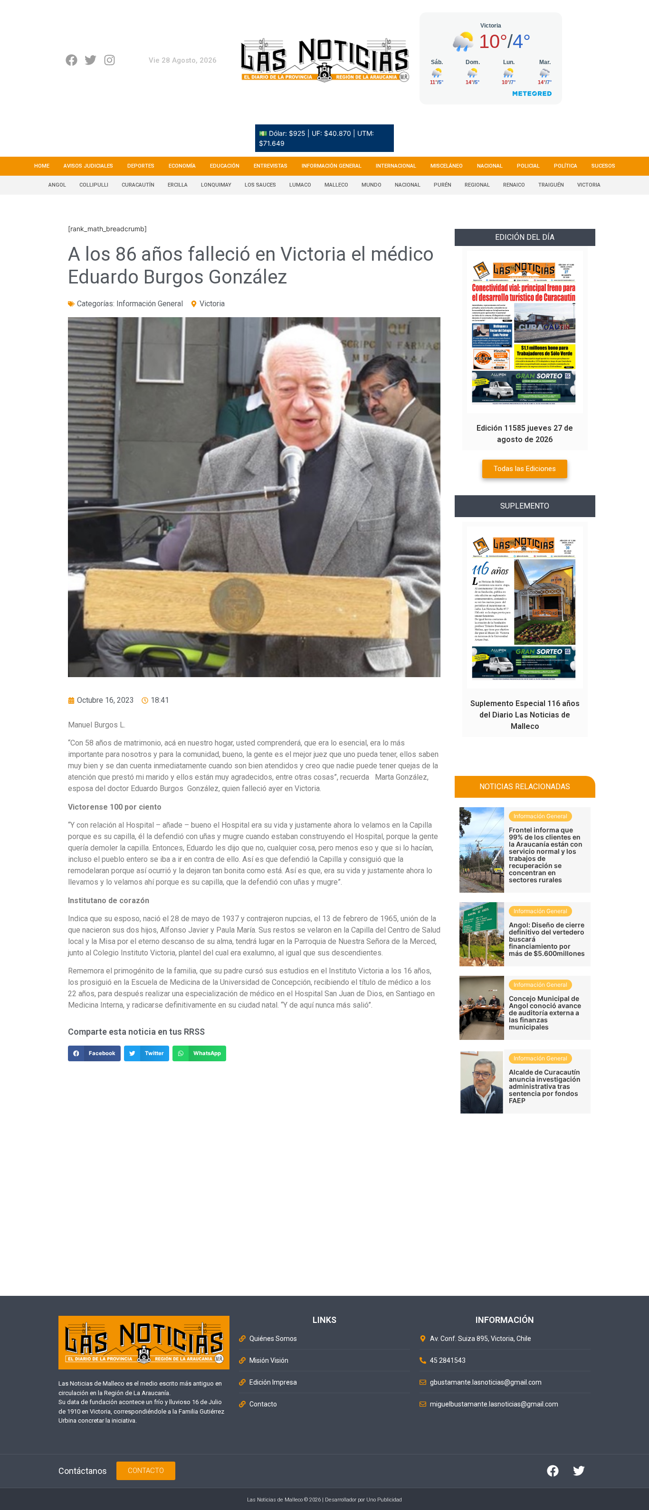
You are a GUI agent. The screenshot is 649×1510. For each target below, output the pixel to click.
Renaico (514, 185)
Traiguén (551, 185)
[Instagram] (109, 60)
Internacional (396, 166)
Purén (442, 185)
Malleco (336, 185)
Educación (224, 166)
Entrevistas (270, 166)
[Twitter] (90, 60)
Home (41, 166)
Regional (477, 185)
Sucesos (603, 166)
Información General (332, 166)
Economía (182, 166)
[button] (94, 1054)
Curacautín (138, 185)
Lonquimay (216, 185)
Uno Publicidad (384, 1500)
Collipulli (93, 185)
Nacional (490, 166)
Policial (528, 166)
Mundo (372, 185)
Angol (57, 185)
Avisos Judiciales (88, 166)
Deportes (140, 166)
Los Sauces (260, 185)
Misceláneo (446, 166)
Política (565, 166)
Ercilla (178, 185)
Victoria (589, 185)
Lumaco (300, 185)
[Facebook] (71, 60)
